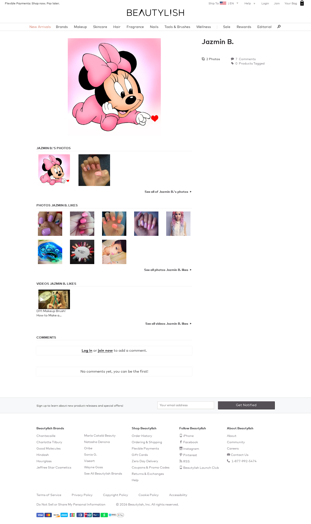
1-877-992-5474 (244, 461)
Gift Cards (140, 455)
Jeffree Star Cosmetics (53, 467)
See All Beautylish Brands (103, 473)
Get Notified (246, 405)
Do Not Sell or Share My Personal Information (70, 504)
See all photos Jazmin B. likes (166, 270)
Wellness (203, 27)
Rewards (244, 27)
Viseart (89, 461)
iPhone (188, 436)
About (231, 436)
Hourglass (44, 461)
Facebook (190, 442)
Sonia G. (90, 454)
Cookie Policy (148, 495)
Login (265, 3)
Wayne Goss (93, 467)
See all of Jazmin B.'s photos (166, 191)
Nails (154, 27)
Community (236, 442)
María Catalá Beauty (100, 435)
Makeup (80, 27)
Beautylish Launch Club (201, 467)
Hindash (42, 455)
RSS (186, 461)
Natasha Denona (97, 442)
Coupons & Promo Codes (150, 467)
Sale (226, 27)
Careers (233, 448)
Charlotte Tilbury (49, 442)
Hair (117, 27)
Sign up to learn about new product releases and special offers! (79, 405)
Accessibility (178, 495)
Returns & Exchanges (148, 474)
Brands (62, 27)
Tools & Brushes (177, 27)
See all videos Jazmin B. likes (166, 323)
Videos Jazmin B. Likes (56, 283)
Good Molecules (48, 448)
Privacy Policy (82, 495)
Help (247, 3)
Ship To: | (221, 3)
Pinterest (190, 455)
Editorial (264, 27)
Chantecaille (45, 436)
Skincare (100, 27)
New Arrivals (40, 27)
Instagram (191, 448)
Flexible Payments (145, 448)
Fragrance (135, 27)
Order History (142, 436)
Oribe (88, 448)
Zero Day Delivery (145, 461)
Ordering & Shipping (147, 442)
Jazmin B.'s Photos (53, 148)
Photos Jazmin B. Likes (57, 205)
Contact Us (239, 455)
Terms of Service (48, 495)
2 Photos (213, 59)
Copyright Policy (115, 495)
